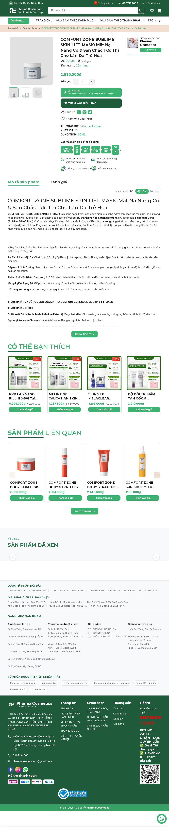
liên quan (45, 432)
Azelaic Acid (69, 647)
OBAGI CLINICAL (16, 590)
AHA (50, 647)
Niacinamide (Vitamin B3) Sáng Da (65, 636)
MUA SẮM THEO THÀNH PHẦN (121, 20)
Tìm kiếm (118, 708)
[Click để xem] (32, 61)
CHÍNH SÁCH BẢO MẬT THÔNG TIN (97, 718)
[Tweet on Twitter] (90, 112)
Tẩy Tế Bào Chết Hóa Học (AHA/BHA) (67, 605)
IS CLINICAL (114, 590)
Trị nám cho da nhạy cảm (75, 683)
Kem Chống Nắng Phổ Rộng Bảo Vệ (26, 605)
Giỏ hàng (118, 723)
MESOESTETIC (79, 590)
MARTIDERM (97, 590)
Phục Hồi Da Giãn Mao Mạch (142, 647)
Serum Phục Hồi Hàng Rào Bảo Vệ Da (27, 602)
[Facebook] (11, 770)
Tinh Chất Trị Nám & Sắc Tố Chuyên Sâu (107, 602)
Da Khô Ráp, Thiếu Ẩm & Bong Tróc (26, 644)
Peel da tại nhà (17, 689)
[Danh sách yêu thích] (152, 10)
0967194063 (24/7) (150, 720)
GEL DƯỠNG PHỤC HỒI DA (102, 629)
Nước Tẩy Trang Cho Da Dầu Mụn (145, 629)
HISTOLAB (129, 590)
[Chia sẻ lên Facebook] (79, 112)
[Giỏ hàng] (159, 10)
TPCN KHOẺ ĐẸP (71, 730)
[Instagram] (18, 770)
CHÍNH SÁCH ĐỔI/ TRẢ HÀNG (97, 710)
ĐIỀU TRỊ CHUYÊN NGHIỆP (71, 737)
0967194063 (21, 755)
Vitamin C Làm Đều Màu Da (62, 644)
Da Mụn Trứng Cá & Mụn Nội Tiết (25, 629)
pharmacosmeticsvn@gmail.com (32, 761)
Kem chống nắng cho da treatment (112, 683)
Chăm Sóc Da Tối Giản (139, 640)
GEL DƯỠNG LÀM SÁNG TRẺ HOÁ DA (107, 636)
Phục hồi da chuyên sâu (22, 683)
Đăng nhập (119, 713)
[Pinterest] (84, 112)
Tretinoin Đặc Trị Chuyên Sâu (63, 633)
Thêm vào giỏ (25, 409)
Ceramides (53, 651)
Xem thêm (82, 511)
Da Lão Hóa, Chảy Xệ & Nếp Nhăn (25, 651)
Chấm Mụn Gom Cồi (138, 644)
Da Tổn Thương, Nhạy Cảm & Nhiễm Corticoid (31, 659)
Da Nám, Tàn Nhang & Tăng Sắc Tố (25, 636)
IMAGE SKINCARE (148, 590)
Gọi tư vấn (150, 49)
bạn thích (39, 346)
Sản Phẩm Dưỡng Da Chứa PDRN (108, 605)
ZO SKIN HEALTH (59, 590)
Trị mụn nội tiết (48, 683)
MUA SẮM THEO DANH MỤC (75, 20)
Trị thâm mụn (38, 689)
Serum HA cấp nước (146, 683)
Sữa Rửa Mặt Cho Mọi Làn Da (143, 636)
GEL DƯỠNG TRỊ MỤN (99, 633)
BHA (58, 647)
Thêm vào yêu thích (79, 118)
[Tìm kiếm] (141, 10)
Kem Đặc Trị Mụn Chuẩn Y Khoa (66, 602)
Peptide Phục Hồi (71, 651)
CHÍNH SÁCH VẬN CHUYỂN (97, 727)
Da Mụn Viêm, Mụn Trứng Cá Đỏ (24, 666)
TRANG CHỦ (44, 20)
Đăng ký (118, 718)
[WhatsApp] (25, 770)
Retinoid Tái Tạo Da (57, 629)
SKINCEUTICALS (38, 590)
